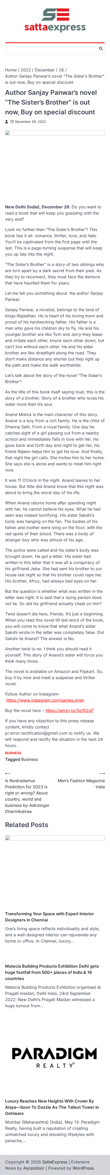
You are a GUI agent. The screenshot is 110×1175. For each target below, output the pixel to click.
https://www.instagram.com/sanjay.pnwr (45, 700)
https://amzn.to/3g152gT (69, 710)
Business (13, 753)
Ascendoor (33, 1168)
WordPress (83, 1168)
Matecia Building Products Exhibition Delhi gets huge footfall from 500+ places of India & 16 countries (52, 972)
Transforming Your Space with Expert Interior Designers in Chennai (49, 916)
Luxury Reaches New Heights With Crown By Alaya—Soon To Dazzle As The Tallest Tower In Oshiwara (52, 1107)
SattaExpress (54, 1161)
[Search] (101, 48)
